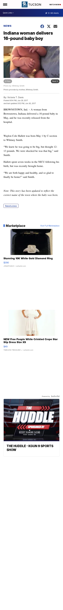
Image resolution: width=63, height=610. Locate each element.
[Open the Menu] (5, 4)
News (8, 25)
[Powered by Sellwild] (55, 396)
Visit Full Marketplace (49, 226)
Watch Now (54, 4)
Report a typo (11, 206)
